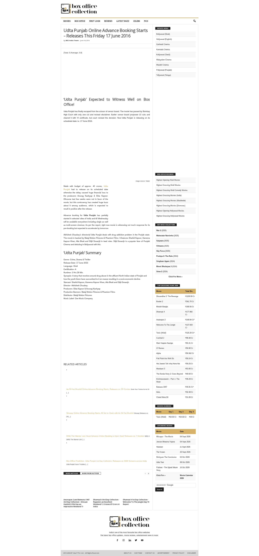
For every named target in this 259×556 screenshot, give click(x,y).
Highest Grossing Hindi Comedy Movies (172, 190)
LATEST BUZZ (122, 21)
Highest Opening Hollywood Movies (170, 211)
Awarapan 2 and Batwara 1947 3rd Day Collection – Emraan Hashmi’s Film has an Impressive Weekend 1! (76, 503)
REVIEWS (108, 21)
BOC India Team (72, 40)
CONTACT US (149, 553)
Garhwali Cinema (163, 44)
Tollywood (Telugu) (163, 75)
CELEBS (136, 21)
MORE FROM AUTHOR (90, 473)
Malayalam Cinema (163, 60)
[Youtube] (142, 541)
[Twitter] (136, 541)
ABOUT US (127, 553)
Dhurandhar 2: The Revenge (167, 296)
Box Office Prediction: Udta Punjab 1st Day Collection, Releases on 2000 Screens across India (106, 461)
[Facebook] (117, 541)
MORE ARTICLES (72, 473)
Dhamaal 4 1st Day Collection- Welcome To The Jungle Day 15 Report (136, 501)
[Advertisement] (149, 9)
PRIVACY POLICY (178, 553)
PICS (146, 21)
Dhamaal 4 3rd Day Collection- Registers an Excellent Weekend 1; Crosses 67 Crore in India (106, 503)
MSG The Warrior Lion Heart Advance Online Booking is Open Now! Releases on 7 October (105, 436)
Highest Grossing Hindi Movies (168, 185)
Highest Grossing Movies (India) (168, 195)
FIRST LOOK (94, 21)
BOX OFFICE (80, 21)
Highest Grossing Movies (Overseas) (170, 206)
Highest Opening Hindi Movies (168, 180)
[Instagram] (123, 541)
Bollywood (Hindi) (163, 34)
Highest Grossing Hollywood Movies (170, 216)
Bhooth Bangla (162, 307)
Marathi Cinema (162, 65)
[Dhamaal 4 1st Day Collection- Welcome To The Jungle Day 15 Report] (136, 487)
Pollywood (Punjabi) (164, 70)
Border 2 (159, 301)
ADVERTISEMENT (163, 553)
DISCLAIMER (191, 553)
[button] (194, 21)
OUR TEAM (138, 553)
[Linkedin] (130, 541)
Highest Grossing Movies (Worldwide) (171, 201)
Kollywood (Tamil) (163, 55)
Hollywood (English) (164, 39)
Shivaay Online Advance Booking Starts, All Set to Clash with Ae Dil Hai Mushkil (100, 413)
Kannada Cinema (163, 49)
